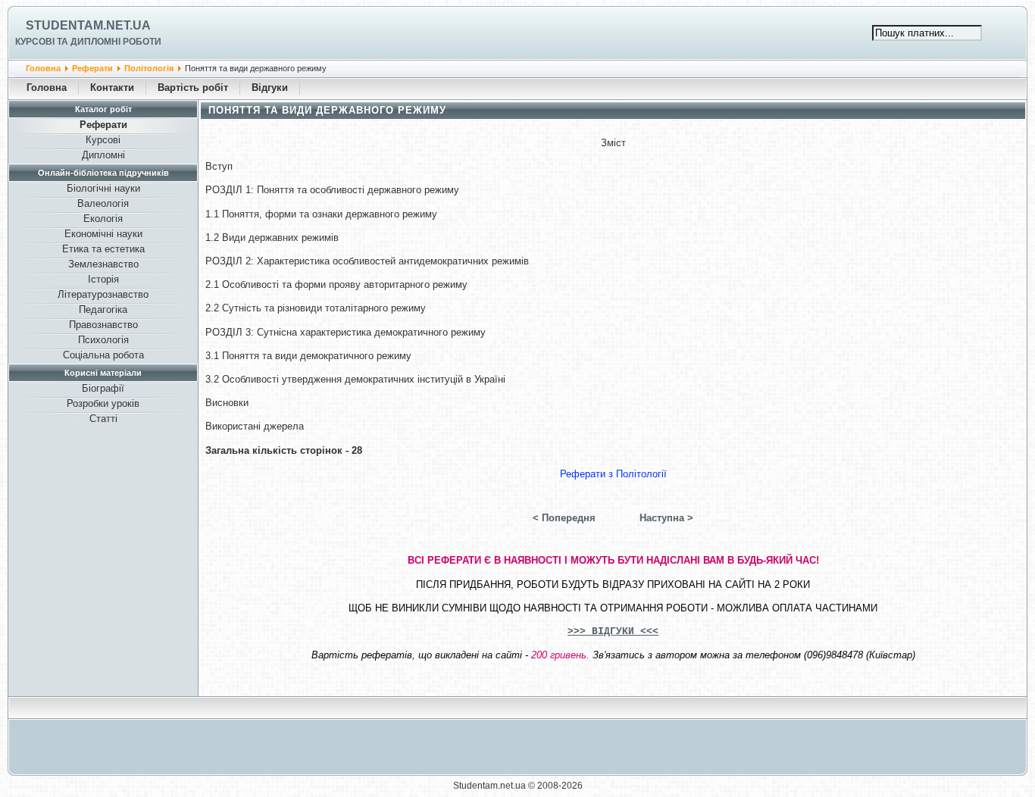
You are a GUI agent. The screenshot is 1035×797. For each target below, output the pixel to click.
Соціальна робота (103, 355)
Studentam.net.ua (88, 25)
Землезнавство (103, 264)
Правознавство (103, 324)
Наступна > (666, 518)
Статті (103, 418)
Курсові (103, 139)
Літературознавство (103, 294)
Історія (103, 279)
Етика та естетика (103, 249)
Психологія (103, 339)
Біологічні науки (103, 188)
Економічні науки (103, 233)
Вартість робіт (193, 87)
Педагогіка (103, 309)
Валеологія (103, 203)
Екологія (103, 218)
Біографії (103, 388)
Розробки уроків (103, 403)
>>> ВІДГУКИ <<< (613, 631)
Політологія (149, 68)
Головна (43, 68)
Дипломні (103, 155)
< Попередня (564, 518)
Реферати (92, 68)
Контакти (112, 87)
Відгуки (270, 87)
